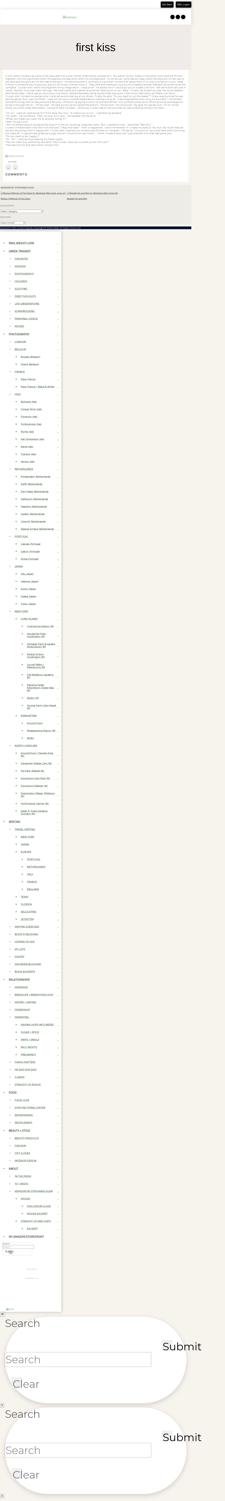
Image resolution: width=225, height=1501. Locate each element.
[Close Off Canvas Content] (2, 1314)
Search (6, 1243)
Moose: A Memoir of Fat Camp (15, 198)
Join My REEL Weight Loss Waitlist (23, 5)
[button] (4, 17)
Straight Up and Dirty (77, 198)
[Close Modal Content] (2, 1405)
